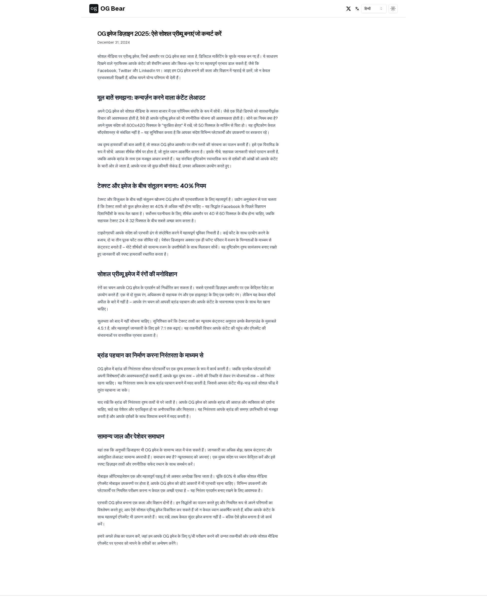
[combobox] (374, 8)
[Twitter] (348, 8)
